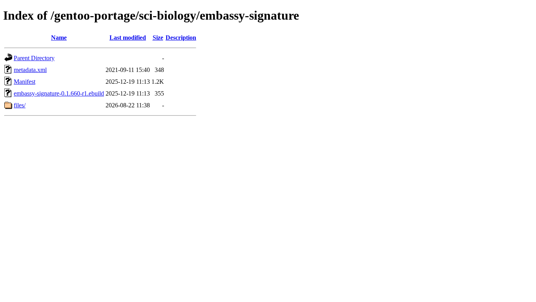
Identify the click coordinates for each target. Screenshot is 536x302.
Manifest (24, 81)
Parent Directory (34, 58)
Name (59, 37)
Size (158, 37)
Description (181, 37)
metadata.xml (30, 69)
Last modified (127, 37)
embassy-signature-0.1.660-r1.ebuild (59, 93)
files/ (20, 105)
